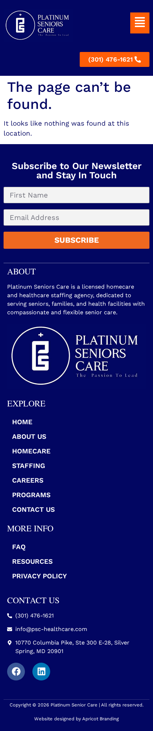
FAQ (19, 547)
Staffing (28, 466)
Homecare (31, 451)
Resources (32, 561)
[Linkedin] (41, 671)
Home (22, 422)
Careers (27, 480)
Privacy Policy (39, 576)
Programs (31, 495)
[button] (139, 22)
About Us (29, 436)
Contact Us (33, 509)
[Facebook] (16, 671)
